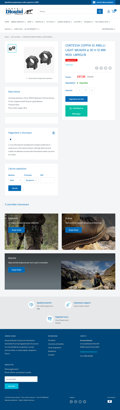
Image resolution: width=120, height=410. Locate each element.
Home (7, 37)
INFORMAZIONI (107, 29)
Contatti (51, 355)
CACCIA (7, 29)
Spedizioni (52, 351)
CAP (41, 175)
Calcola (15, 188)
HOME (7, 22)
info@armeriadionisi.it (88, 351)
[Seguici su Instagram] (75, 401)
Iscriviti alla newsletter (105, 2)
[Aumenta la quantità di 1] (92, 90)
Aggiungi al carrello (76, 99)
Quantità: (69, 90)
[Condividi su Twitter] (105, 68)
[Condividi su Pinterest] (101, 68)
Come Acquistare (54, 347)
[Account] (108, 11)
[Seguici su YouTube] (80, 401)
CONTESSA (69, 65)
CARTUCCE (18, 29)
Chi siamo (51, 340)
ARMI (29, 22)
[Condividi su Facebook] (96, 68)
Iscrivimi (11, 386)
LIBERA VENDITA (63, 22)
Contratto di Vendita (56, 344)
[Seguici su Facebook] (71, 401)
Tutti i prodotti (15, 37)
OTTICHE (50, 22)
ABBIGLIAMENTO (17, 22)
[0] (113, 11)
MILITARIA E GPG (101, 22)
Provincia (28, 175)
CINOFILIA (39, 22)
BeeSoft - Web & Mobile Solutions (23, 400)
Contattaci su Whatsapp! (77, 111)
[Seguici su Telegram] (84, 402)
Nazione (11, 175)
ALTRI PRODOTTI (30, 29)
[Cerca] (100, 11)
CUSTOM (77, 22)
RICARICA (88, 22)
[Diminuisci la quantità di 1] (79, 90)
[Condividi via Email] (110, 68)
